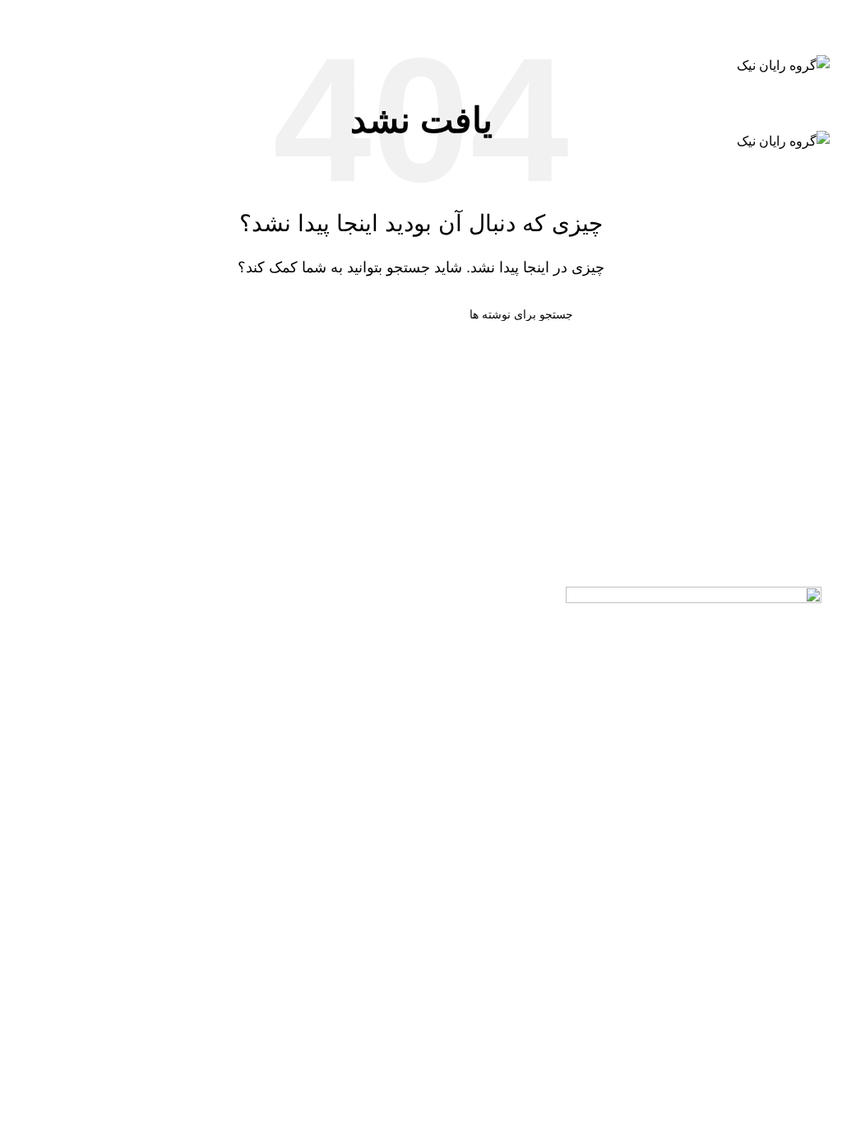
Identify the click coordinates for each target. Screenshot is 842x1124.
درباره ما (149, 672)
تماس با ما (148, 635)
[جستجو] (421, 16)
